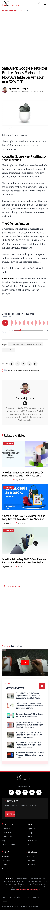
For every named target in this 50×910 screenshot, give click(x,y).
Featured (5, 868)
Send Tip (8, 814)
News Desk (5, 480)
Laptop (29, 833)
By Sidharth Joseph (18, 88)
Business (5, 856)
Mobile (29, 836)
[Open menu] (45, 3)
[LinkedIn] (23, 363)
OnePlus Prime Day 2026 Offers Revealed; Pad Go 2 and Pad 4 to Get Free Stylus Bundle (25, 561)
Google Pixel (8, 350)
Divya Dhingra (7, 523)
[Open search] (39, 3)
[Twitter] (18, 792)
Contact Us (31, 860)
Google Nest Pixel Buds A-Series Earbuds (25, 344)
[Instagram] (25, 792)
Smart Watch (32, 841)
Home (4, 10)
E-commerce (7, 836)
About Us (30, 856)
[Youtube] (32, 792)
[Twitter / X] (17, 363)
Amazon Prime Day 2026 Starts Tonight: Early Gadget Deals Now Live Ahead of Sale (23, 517)
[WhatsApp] (29, 363)
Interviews (6, 829)
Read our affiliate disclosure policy (28, 889)
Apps (4, 841)
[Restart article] (4, 330)
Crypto (4, 864)
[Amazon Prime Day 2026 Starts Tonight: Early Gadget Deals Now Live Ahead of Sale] (25, 497)
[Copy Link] (35, 363)
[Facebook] (11, 363)
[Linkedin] (39, 792)
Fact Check (6, 860)
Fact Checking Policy (31, 897)
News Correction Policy (11, 897)
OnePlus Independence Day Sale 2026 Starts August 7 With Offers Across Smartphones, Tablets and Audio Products (22, 474)
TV (28, 844)
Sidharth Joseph (25, 398)
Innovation (6, 833)
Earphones (13, 10)
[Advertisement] (25, 38)
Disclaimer (31, 864)
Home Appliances (9, 844)
